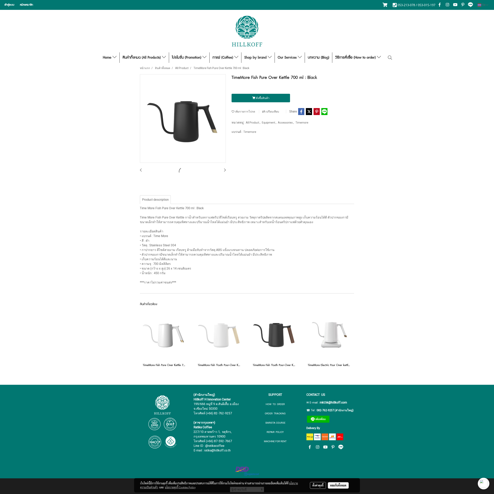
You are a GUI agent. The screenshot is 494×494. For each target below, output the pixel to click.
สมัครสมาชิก (26, 5)
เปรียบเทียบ (272, 111)
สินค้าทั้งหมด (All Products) (142, 57)
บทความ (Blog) (318, 57)
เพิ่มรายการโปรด (244, 111)
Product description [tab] (155, 199)
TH (483, 5)
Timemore (301, 122)
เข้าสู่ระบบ (9, 5)
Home (108, 57)
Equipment (269, 122)
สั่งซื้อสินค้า (262, 98)
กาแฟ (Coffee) (223, 57)
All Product (253, 122)
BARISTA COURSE (275, 422)
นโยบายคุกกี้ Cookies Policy (180, 487)
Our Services (288, 57)
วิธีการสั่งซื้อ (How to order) (356, 57)
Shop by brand (256, 57)
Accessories (285, 122)
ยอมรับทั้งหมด (338, 485)
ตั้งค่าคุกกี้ (317, 485)
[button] (390, 57)
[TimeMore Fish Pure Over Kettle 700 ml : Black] (183, 118)
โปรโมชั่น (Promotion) (187, 57)
